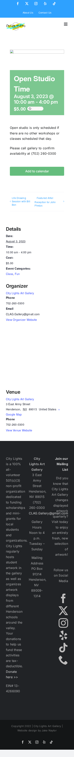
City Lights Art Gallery (20, 293)
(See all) (37, 108)
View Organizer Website (21, 320)
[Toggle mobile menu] (66, 24)
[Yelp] (63, 635)
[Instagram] (63, 623)
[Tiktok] (63, 647)
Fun (17, 274)
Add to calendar (37, 171)
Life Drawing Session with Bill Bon (21, 201)
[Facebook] (63, 598)
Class (9, 274)
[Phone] (63, 660)
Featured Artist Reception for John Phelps (45, 201)
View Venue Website (19, 430)
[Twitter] (63, 610)
